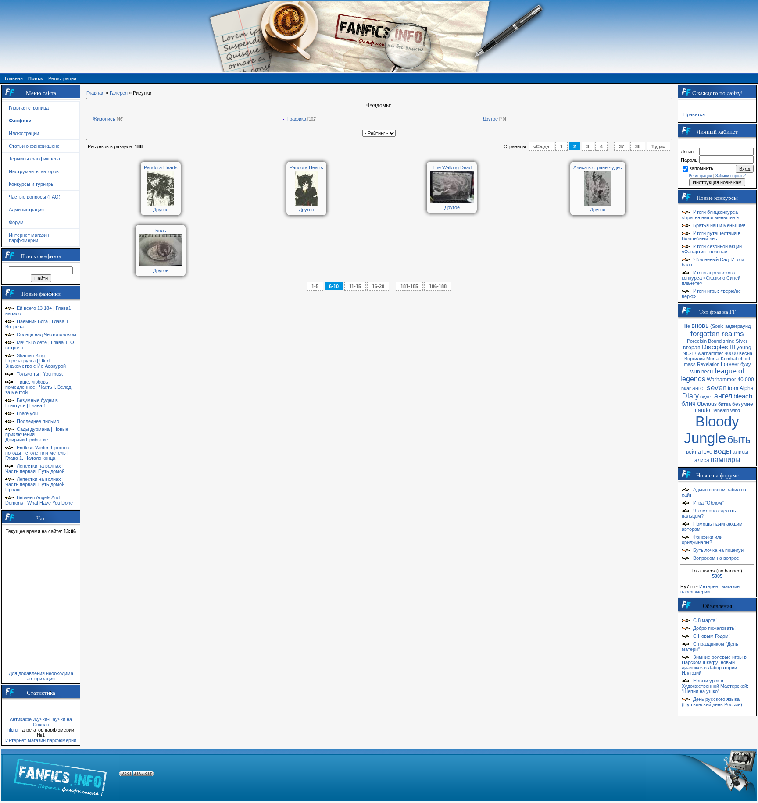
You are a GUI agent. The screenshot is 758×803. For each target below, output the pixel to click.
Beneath (720, 410)
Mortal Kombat (721, 358)
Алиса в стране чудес (597, 167)
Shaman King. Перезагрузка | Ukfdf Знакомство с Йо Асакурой (35, 361)
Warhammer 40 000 (730, 380)
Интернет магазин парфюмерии (29, 237)
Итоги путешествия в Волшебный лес (711, 236)
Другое (490, 118)
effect (744, 358)
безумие (742, 404)
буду (745, 364)
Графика (296, 118)
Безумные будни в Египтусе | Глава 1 (31, 403)
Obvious (707, 404)
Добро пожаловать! (714, 628)
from (733, 388)
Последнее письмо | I (40, 421)
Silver (741, 341)
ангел (723, 396)
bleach (742, 396)
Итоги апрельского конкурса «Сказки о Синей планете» (711, 278)
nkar (686, 388)
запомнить (701, 168)
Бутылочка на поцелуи (718, 550)
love (707, 452)
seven (716, 387)
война (693, 452)
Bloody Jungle (711, 429)
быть (739, 439)
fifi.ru (12, 729)
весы (707, 372)
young (744, 348)
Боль (160, 230)
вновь (700, 325)
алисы (740, 452)
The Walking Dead (452, 167)
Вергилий (694, 358)
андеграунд (738, 326)
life (687, 326)
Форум (16, 222)
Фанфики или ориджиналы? (702, 539)
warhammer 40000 (718, 353)
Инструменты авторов (34, 171)
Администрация (26, 209)
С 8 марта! (705, 620)
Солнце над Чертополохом (46, 334)
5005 (717, 576)
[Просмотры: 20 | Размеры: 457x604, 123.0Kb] (160, 203)
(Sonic (717, 326)
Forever (730, 364)
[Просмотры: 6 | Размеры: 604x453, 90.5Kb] (160, 264)
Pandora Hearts (161, 167)
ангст (698, 388)
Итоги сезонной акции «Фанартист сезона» (712, 249)
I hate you (27, 413)
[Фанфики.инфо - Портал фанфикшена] (60, 775)
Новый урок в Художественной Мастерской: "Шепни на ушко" (715, 686)
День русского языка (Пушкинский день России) (712, 701)
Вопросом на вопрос (716, 558)
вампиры (725, 459)
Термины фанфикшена (34, 158)
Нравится (694, 114)
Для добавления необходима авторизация (41, 676)
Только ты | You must (40, 374)
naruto (702, 410)
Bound (715, 341)
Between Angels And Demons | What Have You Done (39, 500)
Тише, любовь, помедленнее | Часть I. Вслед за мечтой (38, 387)
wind (735, 410)
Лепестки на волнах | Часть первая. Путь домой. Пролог (35, 484)
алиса (701, 460)
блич (688, 403)
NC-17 (690, 353)
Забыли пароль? (730, 176)
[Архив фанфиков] (701, 775)
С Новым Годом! (711, 636)
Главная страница (29, 107)
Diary (690, 396)
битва (724, 404)
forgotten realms (717, 333)
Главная (95, 93)
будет (706, 396)
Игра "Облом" (708, 502)
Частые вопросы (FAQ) (35, 196)
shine (728, 341)
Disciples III (718, 347)
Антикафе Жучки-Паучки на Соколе (41, 722)
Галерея (119, 93)
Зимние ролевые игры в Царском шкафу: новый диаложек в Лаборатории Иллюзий (714, 664)
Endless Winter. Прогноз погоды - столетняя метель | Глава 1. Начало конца (37, 453)
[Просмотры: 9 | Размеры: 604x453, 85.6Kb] (452, 201)
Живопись (104, 118)
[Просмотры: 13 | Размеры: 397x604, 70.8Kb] (306, 203)
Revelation (708, 364)
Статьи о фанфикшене (34, 146)
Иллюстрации (24, 133)
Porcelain (697, 341)
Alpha (747, 388)
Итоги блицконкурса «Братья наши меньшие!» (710, 215)
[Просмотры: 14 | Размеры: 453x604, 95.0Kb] (597, 203)
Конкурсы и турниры (31, 184)
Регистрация (700, 176)
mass (690, 364)
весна (745, 353)
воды (722, 451)
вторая (692, 348)
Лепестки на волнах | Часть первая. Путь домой (34, 468)
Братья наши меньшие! (719, 225)
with (695, 372)
